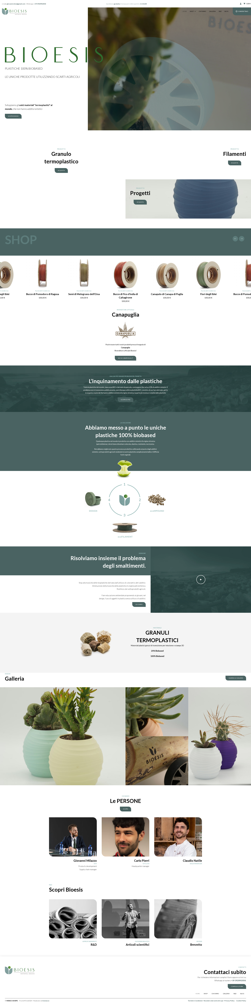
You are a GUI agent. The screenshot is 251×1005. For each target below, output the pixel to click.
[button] (247, 3)
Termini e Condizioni (195, 1001)
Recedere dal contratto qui (213, 1001)
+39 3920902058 (238, 980)
